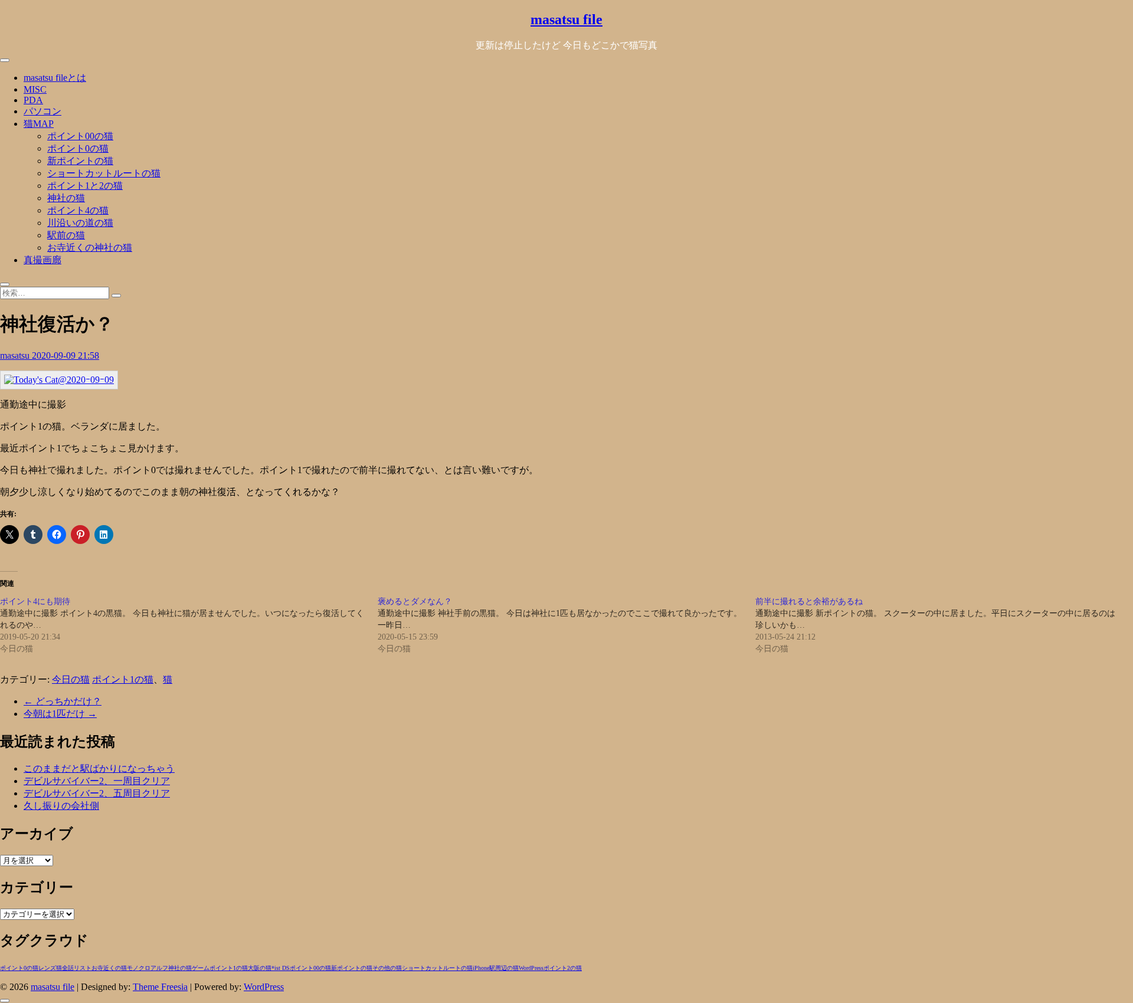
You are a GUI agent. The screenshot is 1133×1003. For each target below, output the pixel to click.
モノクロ (138, 968)
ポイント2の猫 (562, 968)
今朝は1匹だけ (60, 714)
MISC (35, 89)
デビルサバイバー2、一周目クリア (97, 781)
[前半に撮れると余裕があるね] (944, 625)
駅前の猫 (66, 235)
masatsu (16, 355)
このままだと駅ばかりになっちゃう (99, 768)
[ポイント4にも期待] (189, 625)
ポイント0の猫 (78, 148)
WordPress (531, 968)
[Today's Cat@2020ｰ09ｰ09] (59, 380)
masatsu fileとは (55, 78)
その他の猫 (387, 968)
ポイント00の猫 (80, 136)
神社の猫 (66, 198)
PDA (33, 100)
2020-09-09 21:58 (65, 355)
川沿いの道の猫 (80, 223)
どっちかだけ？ (62, 701)
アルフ (159, 968)
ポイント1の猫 (122, 679)
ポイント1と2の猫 (85, 186)
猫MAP (39, 124)
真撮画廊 (42, 260)
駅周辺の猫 (504, 968)
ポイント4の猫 (78, 210)
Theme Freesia (160, 987)
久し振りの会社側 (61, 806)
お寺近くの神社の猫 (89, 247)
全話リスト (76, 968)
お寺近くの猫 (109, 968)
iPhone (481, 968)
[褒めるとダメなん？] (566, 625)
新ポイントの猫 (80, 161)
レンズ (47, 968)
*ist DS (280, 968)
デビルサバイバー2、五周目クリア (97, 793)
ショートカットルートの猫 (104, 173)
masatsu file (566, 19)
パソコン (42, 111)
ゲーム (200, 968)
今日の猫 (71, 679)
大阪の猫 (259, 968)
